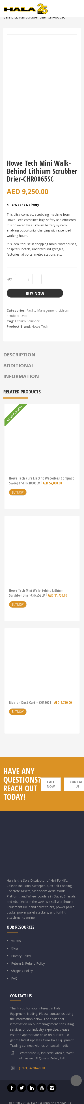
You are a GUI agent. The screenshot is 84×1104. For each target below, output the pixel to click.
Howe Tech (40, 326)
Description (19, 354)
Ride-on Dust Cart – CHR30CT (40, 702)
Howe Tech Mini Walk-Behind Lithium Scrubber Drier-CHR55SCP (38, 593)
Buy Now (35, 293)
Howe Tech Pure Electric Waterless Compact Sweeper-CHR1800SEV (41, 481)
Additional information (21, 370)
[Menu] (78, 8)
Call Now (51, 784)
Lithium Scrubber (27, 321)
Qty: (10, 279)
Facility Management (41, 310)
